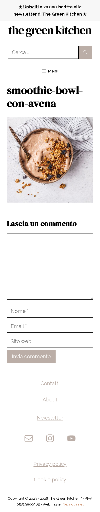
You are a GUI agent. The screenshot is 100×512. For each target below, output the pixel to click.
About (50, 400)
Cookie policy (50, 479)
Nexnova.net (73, 504)
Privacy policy (50, 464)
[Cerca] (85, 52)
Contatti (50, 383)
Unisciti (31, 6)
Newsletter (50, 418)
